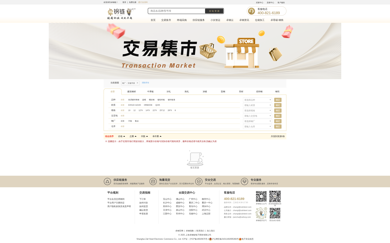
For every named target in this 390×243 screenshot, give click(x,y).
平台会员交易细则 (115, 199)
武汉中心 (206, 210)
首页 (153, 20)
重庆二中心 (194, 202)
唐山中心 (180, 210)
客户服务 (281, 3)
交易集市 (166, 20)
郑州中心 (167, 206)
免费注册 (132, 2)
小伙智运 (215, 20)
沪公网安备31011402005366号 (225, 239)
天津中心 (167, 210)
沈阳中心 (193, 210)
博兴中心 (206, 206)
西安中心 (180, 206)
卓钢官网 (179, 231)
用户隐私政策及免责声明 (119, 206)
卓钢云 (230, 20)
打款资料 (144, 2)
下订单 (142, 199)
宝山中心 (167, 199)
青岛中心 (193, 206)
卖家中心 (270, 3)
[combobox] (257, 100)
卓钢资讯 (244, 20)
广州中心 (193, 199)
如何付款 (143, 202)
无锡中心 (193, 213)
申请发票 (143, 213)
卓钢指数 (190, 231)
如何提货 (143, 206)
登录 (124, 2)
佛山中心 (180, 199)
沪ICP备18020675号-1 (199, 239)
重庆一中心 (207, 202)
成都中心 (180, 202)
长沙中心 (167, 202)
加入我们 (211, 231)
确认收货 (143, 210)
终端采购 (182, 20)
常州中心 (180, 213)
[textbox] (257, 100)
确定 (278, 100)
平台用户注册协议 (115, 202)
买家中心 (259, 3)
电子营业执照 (248, 239)
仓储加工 (260, 20)
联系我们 (200, 231)
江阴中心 (167, 213)
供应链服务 (199, 20)
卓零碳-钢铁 (277, 20)
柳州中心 (206, 199)
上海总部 (206, 213)
